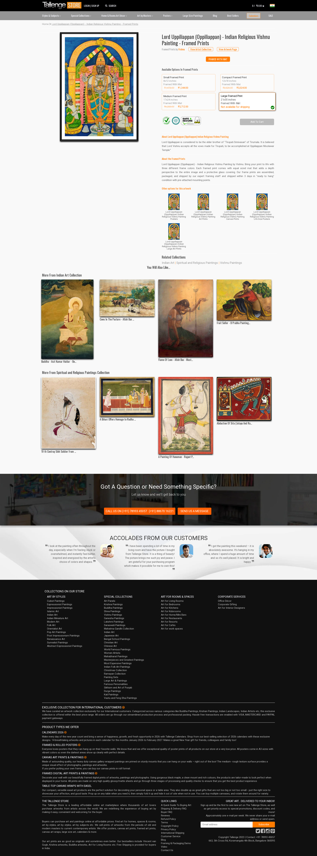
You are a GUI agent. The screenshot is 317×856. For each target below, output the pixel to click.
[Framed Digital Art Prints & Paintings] (96, 773)
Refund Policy (168, 819)
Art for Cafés (168, 625)
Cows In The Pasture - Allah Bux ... (117, 319)
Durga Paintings (112, 691)
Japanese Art (111, 635)
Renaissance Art (56, 639)
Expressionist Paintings (59, 604)
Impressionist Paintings (59, 607)
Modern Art (53, 621)
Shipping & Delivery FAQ (173, 808)
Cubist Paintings (56, 600)
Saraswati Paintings (114, 625)
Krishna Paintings (113, 604)
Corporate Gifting (227, 604)
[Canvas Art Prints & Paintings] (85, 757)
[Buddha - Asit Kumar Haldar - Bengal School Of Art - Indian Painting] (68, 319)
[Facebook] (263, 831)
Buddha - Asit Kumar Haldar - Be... (58, 361)
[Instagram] (268, 831)
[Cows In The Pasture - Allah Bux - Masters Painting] (127, 298)
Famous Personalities (116, 684)
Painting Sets (111, 677)
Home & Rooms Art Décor (113, 15)
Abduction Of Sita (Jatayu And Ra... (234, 423)
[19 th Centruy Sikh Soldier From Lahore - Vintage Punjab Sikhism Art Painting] (68, 413)
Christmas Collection (115, 670)
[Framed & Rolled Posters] (79, 745)
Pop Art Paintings (56, 632)
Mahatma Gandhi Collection (119, 628)
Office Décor (224, 600)
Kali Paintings (111, 694)
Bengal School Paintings (117, 639)
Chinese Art (110, 646)
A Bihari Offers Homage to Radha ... (118, 419)
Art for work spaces (172, 628)
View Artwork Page (228, 49)
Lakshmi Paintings (114, 621)
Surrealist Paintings (57, 642)
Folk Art (51, 625)
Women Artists (112, 652)
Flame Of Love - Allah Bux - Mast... (175, 359)
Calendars (253, 15)
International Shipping (172, 832)
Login (87, 5)
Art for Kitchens (169, 607)
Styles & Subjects (50, 15)
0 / (257, 5)
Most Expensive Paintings (118, 663)
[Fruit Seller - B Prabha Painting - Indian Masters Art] (244, 300)
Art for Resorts (169, 621)
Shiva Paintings (112, 611)
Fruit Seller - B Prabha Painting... (233, 323)
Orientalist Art (54, 628)
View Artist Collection (200, 49)
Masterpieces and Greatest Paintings (124, 659)
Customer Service (170, 836)
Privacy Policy (168, 829)
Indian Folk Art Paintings (117, 666)
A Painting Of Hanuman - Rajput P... (176, 456)
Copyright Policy (169, 825)
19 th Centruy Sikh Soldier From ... (58, 451)
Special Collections (80, 15)
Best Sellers (233, 15)
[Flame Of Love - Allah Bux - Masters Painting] (185, 318)
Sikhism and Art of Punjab (118, 687)
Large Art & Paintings (115, 680)
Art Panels (109, 600)
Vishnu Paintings (231, 262)
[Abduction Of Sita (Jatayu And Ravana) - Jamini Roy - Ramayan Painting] (244, 398)
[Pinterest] (273, 831)
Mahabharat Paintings (115, 656)
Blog (215, 15)
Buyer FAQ (166, 812)
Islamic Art (53, 611)
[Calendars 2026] (65, 732)
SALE (270, 15)
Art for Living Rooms (172, 600)
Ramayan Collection (115, 673)
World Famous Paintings (117, 649)
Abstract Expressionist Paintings (64, 646)
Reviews (165, 815)
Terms (164, 822)
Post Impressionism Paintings (63, 635)
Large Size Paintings (193, 15)
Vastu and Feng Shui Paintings (120, 698)
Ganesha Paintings (114, 618)
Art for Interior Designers (231, 607)
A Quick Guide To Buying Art (176, 805)
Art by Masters (144, 15)
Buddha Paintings (113, 607)
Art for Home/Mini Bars (173, 614)
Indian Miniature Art (57, 618)
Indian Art (168, 262)
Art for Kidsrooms (171, 611)
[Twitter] (258, 831)
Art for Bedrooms (170, 604)
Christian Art (111, 642)
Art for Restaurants (171, 618)
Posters (167, 15)
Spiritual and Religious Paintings (197, 262)
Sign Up (95, 5)
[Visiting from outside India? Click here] (123, 707)
